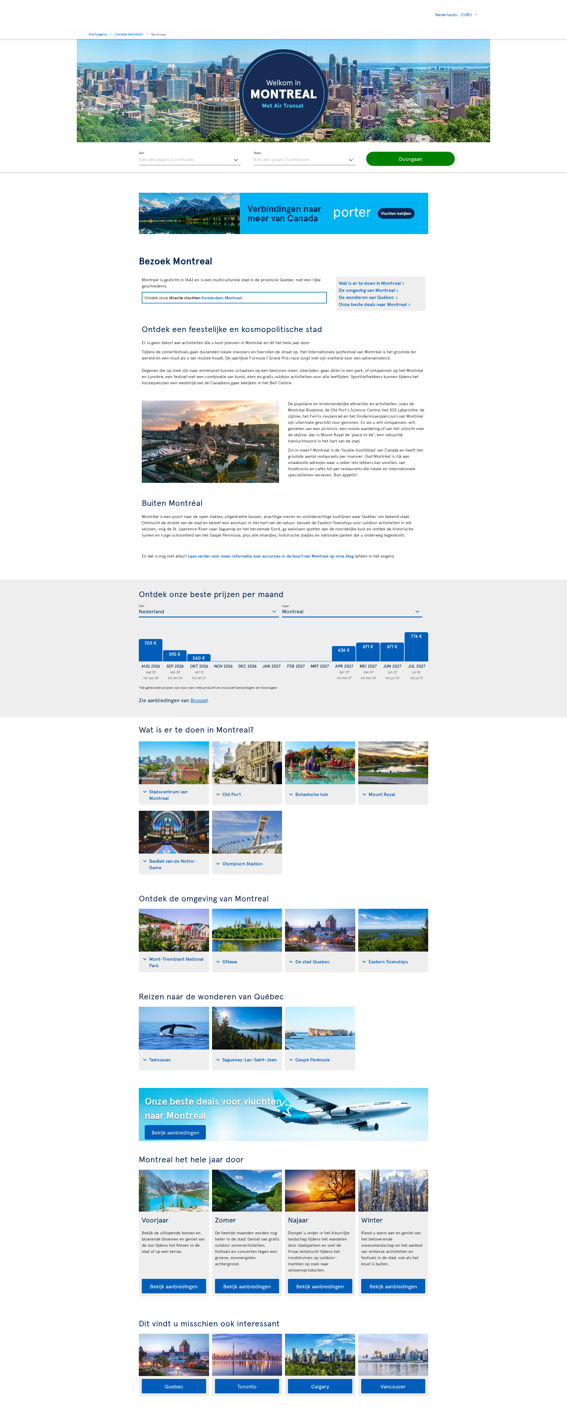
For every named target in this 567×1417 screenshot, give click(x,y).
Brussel (199, 700)
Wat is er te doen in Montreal (370, 283)
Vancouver (393, 1386)
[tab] (174, 773)
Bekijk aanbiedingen (175, 1132)
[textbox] (190, 158)
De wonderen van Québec (366, 297)
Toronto (247, 1386)
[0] (223, 647)
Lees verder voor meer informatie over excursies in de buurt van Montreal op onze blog (270, 556)
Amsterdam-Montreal (221, 297)
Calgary (320, 1386)
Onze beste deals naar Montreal (373, 304)
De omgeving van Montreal (367, 290)
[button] (410, 159)
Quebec (173, 1386)
